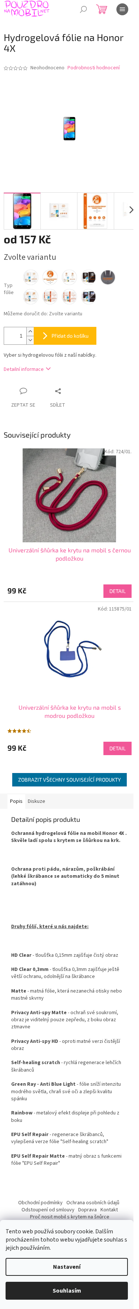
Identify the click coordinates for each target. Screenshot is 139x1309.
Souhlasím (67, 1291)
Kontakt (109, 1210)
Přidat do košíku (70, 335)
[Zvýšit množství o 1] (30, 331)
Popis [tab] (16, 801)
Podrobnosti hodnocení (93, 68)
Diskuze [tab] (36, 801)
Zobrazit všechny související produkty (69, 779)
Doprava (87, 1210)
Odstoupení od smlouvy (48, 1210)
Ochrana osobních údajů (92, 1203)
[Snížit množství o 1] (30, 340)
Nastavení (66, 1267)
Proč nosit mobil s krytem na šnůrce (69, 1217)
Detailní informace (24, 369)
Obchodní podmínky (40, 1203)
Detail (117, 591)
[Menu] (122, 9)
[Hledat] (83, 9)
